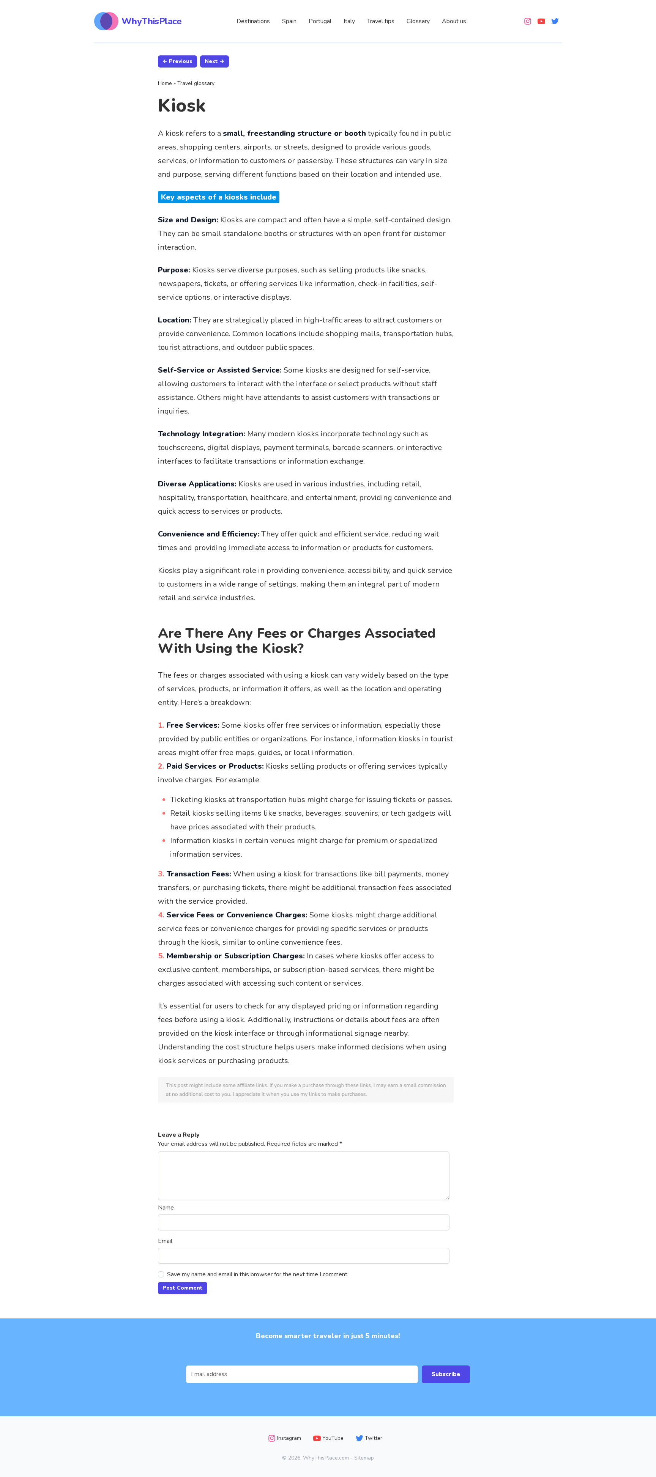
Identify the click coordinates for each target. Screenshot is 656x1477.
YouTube (333, 1438)
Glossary (418, 21)
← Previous (177, 61)
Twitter (373, 1438)
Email (165, 1241)
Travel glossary (195, 83)
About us (454, 21)
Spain (289, 21)
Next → (214, 61)
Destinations (253, 21)
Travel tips (380, 21)
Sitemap (364, 1457)
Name (166, 1207)
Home (165, 83)
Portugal (320, 21)
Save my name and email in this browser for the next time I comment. (257, 1274)
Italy (349, 21)
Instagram (289, 1438)
